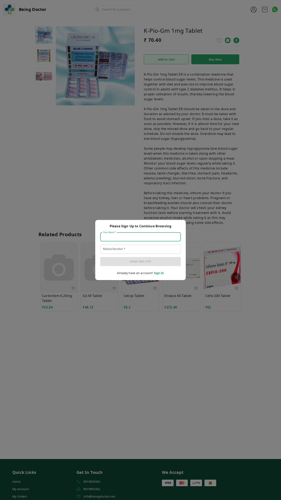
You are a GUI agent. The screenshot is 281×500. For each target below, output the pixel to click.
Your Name (109, 232)
